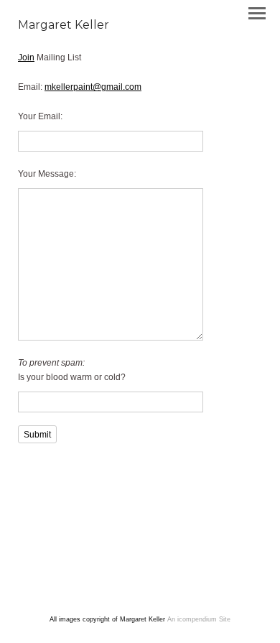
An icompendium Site (198, 619)
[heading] (63, 26)
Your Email (39, 116)
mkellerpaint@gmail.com (93, 87)
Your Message (46, 174)
